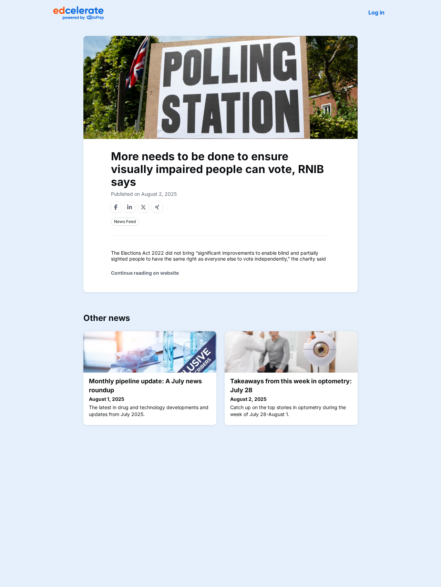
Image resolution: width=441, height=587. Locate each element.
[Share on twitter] (143, 207)
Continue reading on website (145, 273)
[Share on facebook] (116, 207)
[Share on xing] (157, 207)
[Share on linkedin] (129, 207)
